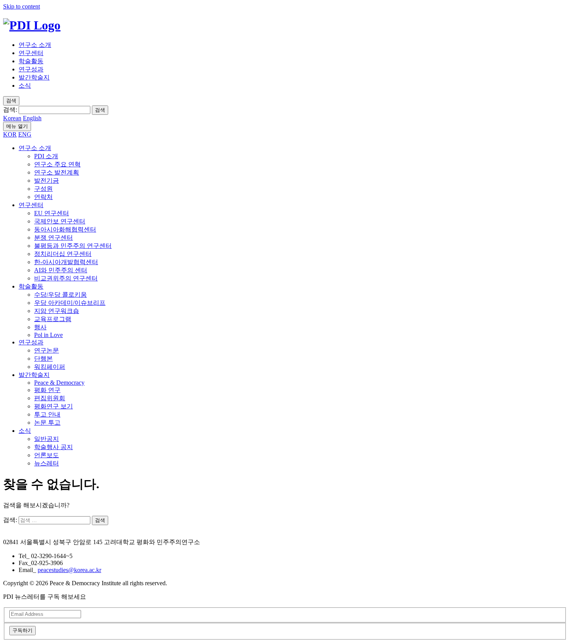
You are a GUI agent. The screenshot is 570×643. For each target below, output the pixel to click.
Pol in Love (48, 335)
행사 (40, 327)
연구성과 (31, 69)
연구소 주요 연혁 (57, 164)
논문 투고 (47, 422)
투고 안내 (47, 414)
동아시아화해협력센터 (65, 229)
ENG (24, 134)
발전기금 (46, 180)
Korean (12, 118)
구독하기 (22, 630)
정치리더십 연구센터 (63, 254)
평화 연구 (47, 390)
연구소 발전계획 (56, 172)
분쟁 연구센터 (53, 237)
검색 (100, 110)
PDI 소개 (46, 156)
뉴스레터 (46, 463)
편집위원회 (49, 398)
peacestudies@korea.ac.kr (69, 570)
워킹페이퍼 (49, 366)
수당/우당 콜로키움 (60, 294)
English (32, 118)
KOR (10, 134)
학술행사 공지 (53, 447)
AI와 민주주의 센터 (60, 270)
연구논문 (46, 350)
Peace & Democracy (59, 382)
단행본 (43, 358)
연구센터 (31, 53)
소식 (25, 85)
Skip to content (21, 6)
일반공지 (46, 439)
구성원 (43, 188)
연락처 (43, 197)
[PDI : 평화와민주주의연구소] (31, 25)
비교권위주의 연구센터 (66, 278)
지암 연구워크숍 (56, 311)
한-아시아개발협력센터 (66, 262)
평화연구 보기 (53, 406)
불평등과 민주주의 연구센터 (73, 245)
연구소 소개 (35, 44)
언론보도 (46, 455)
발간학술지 (34, 77)
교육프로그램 (52, 319)
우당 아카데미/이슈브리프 (69, 302)
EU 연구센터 (51, 213)
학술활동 (31, 61)
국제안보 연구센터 (59, 221)
